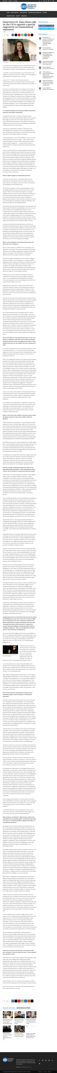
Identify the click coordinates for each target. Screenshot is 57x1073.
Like (52, 25)
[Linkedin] (46, 1)
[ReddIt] (28, 35)
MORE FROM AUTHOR (23, 1008)
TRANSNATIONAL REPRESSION (34, 12)
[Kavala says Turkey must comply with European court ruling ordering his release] (31, 1014)
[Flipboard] (44, 1)
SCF (4, 31)
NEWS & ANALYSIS (14, 12)
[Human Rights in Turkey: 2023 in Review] (40, 89)
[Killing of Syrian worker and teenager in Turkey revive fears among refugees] (19, 1014)
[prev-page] (4, 1042)
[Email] (32, 35)
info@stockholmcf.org (26, 1067)
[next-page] (6, 1042)
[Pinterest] (19, 35)
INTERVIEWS (24, 15)
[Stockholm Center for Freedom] (28, 6)
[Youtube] (53, 1)
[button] (40, 0)
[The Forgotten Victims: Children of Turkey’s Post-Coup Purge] (40, 62)
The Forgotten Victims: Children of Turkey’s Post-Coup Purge (48, 63)
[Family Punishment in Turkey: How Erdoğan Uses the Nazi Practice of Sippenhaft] (40, 81)
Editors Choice (5, 19)
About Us (5, 1)
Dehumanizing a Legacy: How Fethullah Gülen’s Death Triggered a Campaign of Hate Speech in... (48, 74)
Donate (15, 1)
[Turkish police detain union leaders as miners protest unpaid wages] (19, 1028)
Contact (10, 1)
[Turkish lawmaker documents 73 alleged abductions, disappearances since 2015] (8, 1028)
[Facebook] (42, 1)
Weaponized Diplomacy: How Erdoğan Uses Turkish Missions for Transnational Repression (48, 55)
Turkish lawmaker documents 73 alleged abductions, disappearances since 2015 (7, 1036)
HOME (8, 12)
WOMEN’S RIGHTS (11, 15)
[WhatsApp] (22, 35)
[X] (51, 1)
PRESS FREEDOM (23, 12)
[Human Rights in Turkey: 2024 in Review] (40, 68)
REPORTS (18, 15)
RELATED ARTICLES (9, 1008)
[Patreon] (49, 1)
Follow (51, 28)
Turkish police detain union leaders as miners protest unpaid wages (19, 1035)
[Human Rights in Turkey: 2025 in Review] (40, 49)
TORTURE (45, 12)
